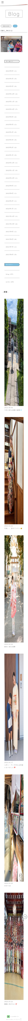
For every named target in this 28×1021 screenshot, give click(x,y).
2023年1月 (10, 155)
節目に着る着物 (10, 647)
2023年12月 (10, 94)
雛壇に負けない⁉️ (10, 1004)
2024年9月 (10, 71)
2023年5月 (10, 124)
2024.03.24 (8, 1001)
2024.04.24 (8, 526)
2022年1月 (10, 208)
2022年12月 (10, 163)
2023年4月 (10, 132)
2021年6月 (10, 254)
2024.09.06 (8, 407)
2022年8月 (10, 186)
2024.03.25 (8, 883)
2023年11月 (10, 101)
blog (7, 274)
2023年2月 (10, 147)
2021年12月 (10, 216)
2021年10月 (10, 224)
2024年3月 (10, 86)
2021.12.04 (6, 26)
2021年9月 (10, 231)
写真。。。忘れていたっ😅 (13, 528)
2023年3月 (10, 140)
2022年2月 (10, 201)
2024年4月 (10, 78)
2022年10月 (10, 178)
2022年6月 (10, 193)
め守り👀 (7, 886)
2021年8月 (10, 239)
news (8, 282)
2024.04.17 (8, 762)
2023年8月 (10, 117)
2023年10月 (10, 109)
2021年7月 (10, 247)
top (25, 916)
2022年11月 (10, 170)
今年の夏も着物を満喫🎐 (13, 410)
